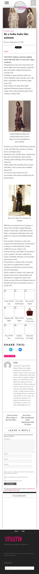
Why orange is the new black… (11, 419)
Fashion (9, 31)
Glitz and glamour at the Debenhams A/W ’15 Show (27, 421)
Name (6, 454)
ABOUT (16, 531)
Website (6, 464)
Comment (7, 439)
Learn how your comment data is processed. (19, 489)
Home (23, 531)
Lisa (7, 42)
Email (6, 459)
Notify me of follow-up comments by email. (16, 477)
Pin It (6, 51)
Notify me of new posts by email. (13, 481)
